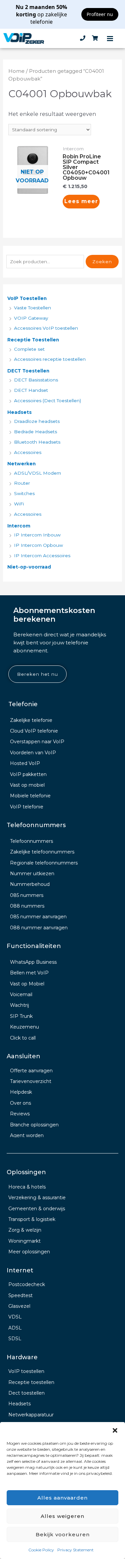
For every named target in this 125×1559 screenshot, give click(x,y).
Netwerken (21, 463)
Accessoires (27, 452)
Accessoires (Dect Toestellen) (47, 400)
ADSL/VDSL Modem (37, 473)
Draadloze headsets (37, 421)
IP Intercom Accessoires (42, 555)
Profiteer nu (100, 14)
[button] (115, 1430)
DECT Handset (31, 390)
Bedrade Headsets (35, 431)
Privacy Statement (75, 1549)
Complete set (29, 349)
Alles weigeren (62, 1516)
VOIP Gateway (31, 318)
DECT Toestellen (28, 370)
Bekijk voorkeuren (63, 1534)
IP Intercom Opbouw (38, 545)
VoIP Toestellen (27, 298)
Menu (110, 38)
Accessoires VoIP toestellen (46, 328)
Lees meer (81, 201)
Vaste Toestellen (32, 307)
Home (16, 71)
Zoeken (102, 261)
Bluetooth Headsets (37, 442)
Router (22, 483)
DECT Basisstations (36, 379)
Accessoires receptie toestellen (50, 359)
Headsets (19, 412)
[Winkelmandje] (95, 38)
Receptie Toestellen (33, 339)
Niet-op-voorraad (29, 567)
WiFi (19, 503)
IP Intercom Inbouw (37, 534)
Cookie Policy (41, 1549)
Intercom (18, 525)
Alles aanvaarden (62, 1498)
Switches (24, 493)
